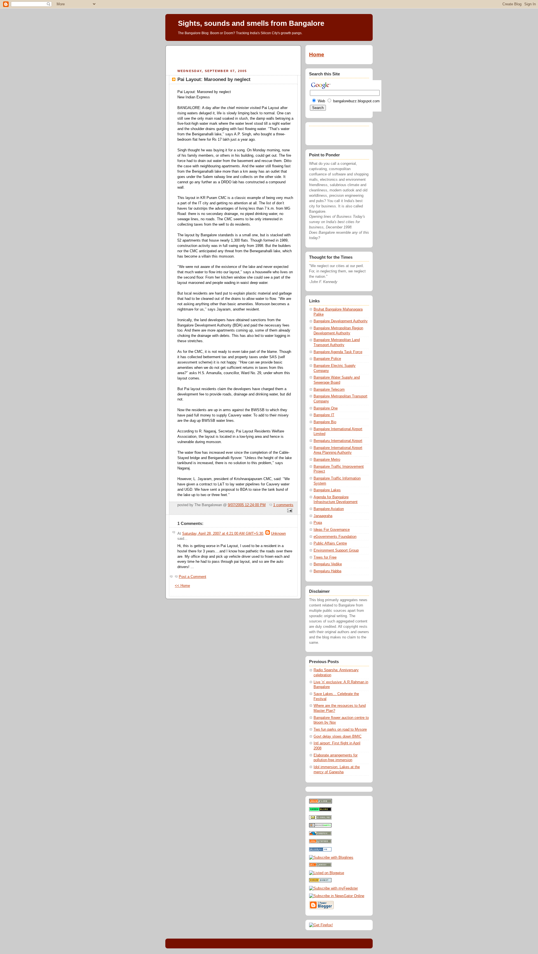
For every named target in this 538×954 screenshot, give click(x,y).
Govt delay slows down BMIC (337, 736)
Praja (318, 523)
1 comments (283, 505)
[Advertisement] (233, 56)
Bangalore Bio (325, 422)
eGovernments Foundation (335, 537)
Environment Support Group (336, 550)
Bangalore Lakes (327, 490)
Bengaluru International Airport (338, 441)
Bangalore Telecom (329, 390)
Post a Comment (192, 577)
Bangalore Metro (327, 460)
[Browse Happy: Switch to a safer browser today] (320, 826)
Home (316, 54)
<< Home (182, 586)
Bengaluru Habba (327, 571)
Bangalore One (326, 408)
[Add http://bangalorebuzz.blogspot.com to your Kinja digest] (320, 881)
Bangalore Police (327, 359)
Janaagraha (323, 516)
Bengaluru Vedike (328, 564)
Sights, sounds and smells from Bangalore (251, 23)
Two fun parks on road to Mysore (340, 729)
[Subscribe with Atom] (320, 842)
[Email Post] (288, 511)
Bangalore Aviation (329, 509)
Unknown (278, 534)
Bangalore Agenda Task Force (338, 352)
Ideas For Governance (332, 530)
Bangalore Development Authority (341, 321)
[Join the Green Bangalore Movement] (320, 810)
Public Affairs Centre (330, 543)
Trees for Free (325, 557)
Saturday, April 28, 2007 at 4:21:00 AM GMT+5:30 (222, 534)
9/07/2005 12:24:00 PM (247, 505)
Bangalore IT (324, 415)
